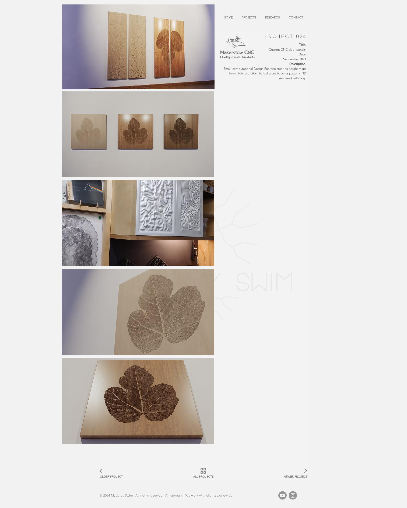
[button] (138, 134)
